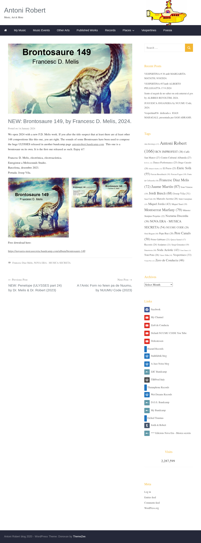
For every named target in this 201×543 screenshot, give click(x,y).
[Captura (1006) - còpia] (38, 180)
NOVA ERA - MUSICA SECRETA (52, 262)
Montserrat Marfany (163, 209)
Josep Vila (181, 193)
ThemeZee (79, 536)
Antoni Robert (25, 10)
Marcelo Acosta (167, 198)
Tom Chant (185, 250)
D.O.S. (148, 163)
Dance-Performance (165, 162)
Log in (147, 491)
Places (127, 30)
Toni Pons (151, 255)
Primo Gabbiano (160, 239)
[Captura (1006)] (101, 180)
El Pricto (169, 168)
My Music (20, 30)
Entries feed (150, 497)
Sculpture (164, 244)
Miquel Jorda (159, 204)
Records (110, 30)
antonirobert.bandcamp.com (88, 144)
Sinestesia (150, 250)
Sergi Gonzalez (180, 244)
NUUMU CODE (177, 227)
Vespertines (148, 30)
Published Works (87, 30)
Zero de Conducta (169, 260)
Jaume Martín (165, 186)
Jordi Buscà (160, 193)
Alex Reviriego (151, 144)
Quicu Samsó (178, 239)
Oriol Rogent (151, 233)
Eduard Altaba (155, 168)
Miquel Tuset (179, 204)
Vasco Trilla (166, 255)
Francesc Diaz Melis (22, 262)
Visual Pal (149, 261)
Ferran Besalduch (160, 174)
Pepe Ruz (166, 233)
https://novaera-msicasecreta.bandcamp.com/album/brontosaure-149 (46, 251)
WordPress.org (151, 508)
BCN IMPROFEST (169, 151)
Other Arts (63, 30)
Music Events (41, 30)
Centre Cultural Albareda (176, 157)
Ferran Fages (179, 174)
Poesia (167, 30)
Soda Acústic (168, 250)
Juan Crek (150, 199)
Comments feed (152, 502)
